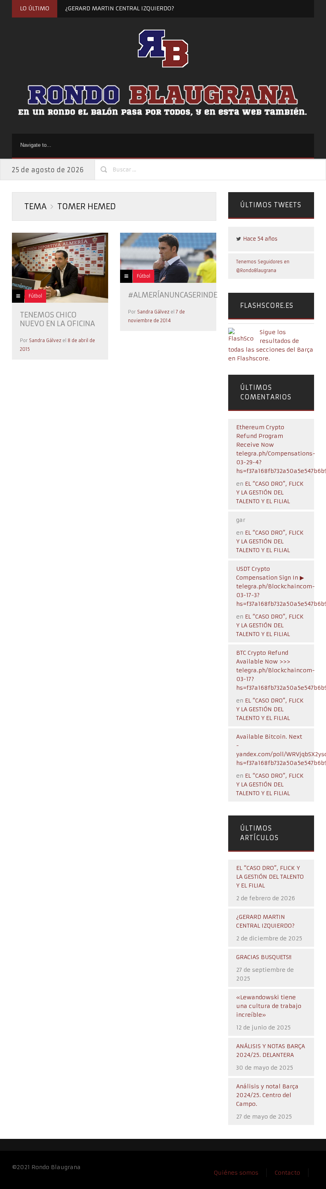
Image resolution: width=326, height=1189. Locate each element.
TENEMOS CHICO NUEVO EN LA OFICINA (57, 319)
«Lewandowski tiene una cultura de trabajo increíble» (268, 1006)
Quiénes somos (236, 1172)
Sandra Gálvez (45, 340)
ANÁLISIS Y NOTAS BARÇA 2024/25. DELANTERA (270, 1051)
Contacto (287, 1172)
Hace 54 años (260, 238)
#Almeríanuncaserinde (172, 295)
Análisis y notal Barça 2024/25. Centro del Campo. (267, 1095)
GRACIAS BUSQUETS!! (263, 957)
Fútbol (35, 296)
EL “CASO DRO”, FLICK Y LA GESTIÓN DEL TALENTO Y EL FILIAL (270, 492)
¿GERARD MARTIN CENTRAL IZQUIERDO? (119, 8)
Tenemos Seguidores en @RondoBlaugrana (262, 266)
